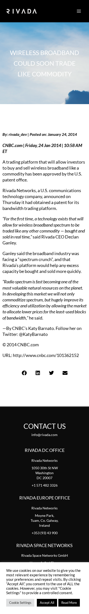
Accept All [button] (47, 603)
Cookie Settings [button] (20, 603)
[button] (24, 373)
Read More (69, 603)
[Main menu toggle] (79, 11)
